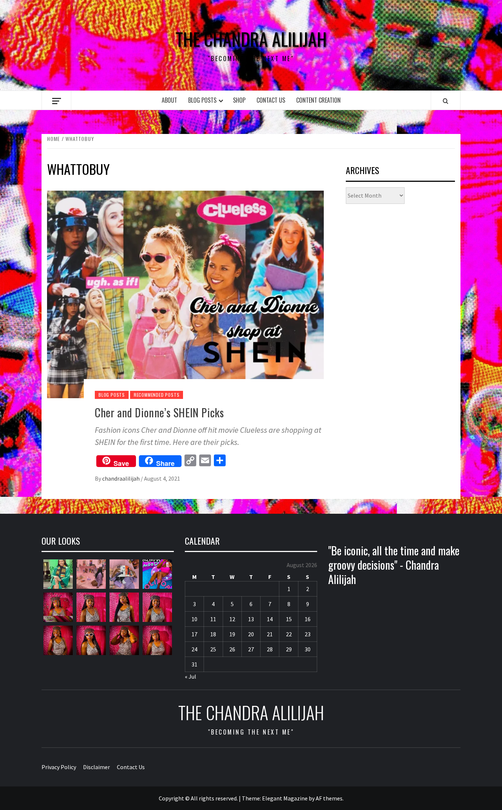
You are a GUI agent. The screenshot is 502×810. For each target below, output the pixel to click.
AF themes (329, 798)
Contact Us (271, 100)
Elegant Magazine (285, 798)
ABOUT (169, 100)
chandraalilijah (121, 478)
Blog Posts (202, 100)
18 (213, 634)
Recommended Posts (157, 395)
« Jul (190, 676)
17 (194, 634)
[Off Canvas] (56, 101)
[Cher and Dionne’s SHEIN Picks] (185, 293)
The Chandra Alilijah (251, 39)
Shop (239, 100)
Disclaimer (96, 767)
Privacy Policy (59, 767)
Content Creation (318, 100)
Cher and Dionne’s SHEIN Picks (159, 412)
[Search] (445, 100)
